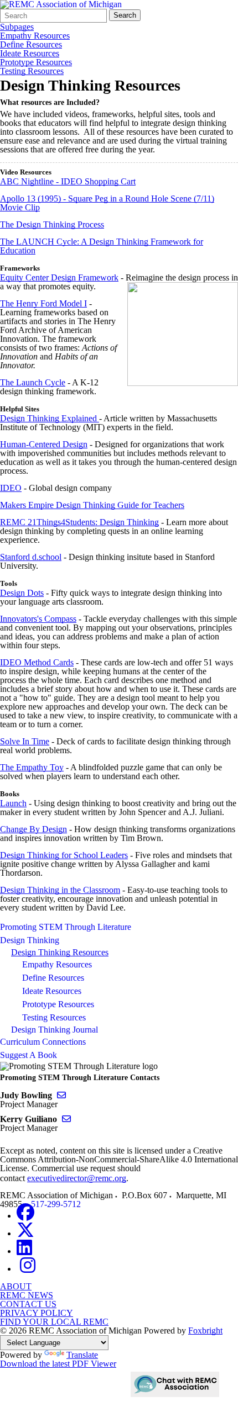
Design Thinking (29, 940)
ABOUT (16, 1286)
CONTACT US (28, 1304)
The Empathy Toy (32, 767)
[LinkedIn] (24, 1251)
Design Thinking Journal (54, 1029)
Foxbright (205, 1330)
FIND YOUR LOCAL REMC (54, 1321)
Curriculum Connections (43, 1041)
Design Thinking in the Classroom (60, 890)
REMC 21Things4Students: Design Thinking (79, 522)
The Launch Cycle (32, 382)
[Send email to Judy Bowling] (61, 1095)
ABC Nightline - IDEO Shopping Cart (68, 181)
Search (124, 15)
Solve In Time (24, 741)
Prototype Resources (36, 62)
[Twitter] (25, 1233)
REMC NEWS (26, 1295)
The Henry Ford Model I (43, 303)
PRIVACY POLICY (36, 1313)
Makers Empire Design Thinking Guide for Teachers (92, 505)
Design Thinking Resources (59, 952)
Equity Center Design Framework (59, 277)
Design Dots (22, 592)
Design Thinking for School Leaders (64, 855)
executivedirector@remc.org (76, 1178)
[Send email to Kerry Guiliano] (66, 1119)
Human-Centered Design (43, 444)
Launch (13, 803)
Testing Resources (32, 71)
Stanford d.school (30, 557)
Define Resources (31, 44)
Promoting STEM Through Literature (65, 927)
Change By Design (33, 829)
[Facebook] (25, 1215)
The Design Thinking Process (52, 224)
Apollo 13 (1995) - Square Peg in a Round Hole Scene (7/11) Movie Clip (107, 203)
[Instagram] (28, 1268)
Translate (82, 1354)
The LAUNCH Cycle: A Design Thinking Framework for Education (101, 246)
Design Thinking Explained (49, 418)
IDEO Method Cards (37, 662)
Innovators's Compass (38, 618)
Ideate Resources (29, 53)
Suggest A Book (28, 1055)
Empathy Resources (35, 35)
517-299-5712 (56, 1204)
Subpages (17, 27)
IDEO (11, 488)
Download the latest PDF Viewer (58, 1363)
